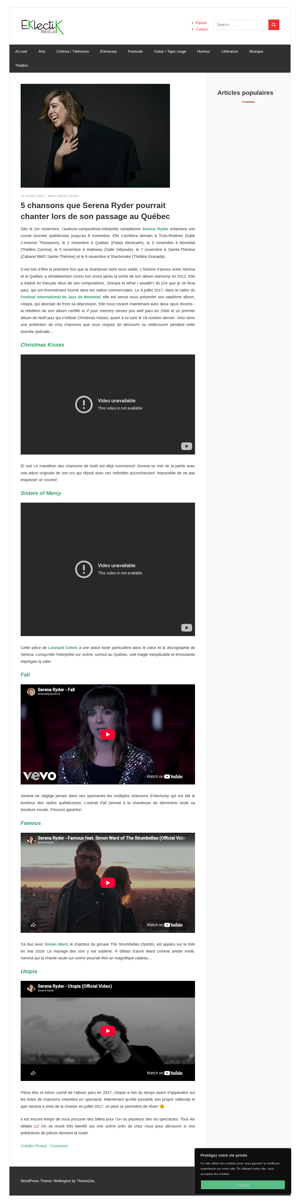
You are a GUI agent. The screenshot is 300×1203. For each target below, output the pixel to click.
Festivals (135, 51)
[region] (243, 1171)
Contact (202, 29)
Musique (256, 51)
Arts (41, 51)
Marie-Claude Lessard (63, 196)
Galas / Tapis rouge (170, 51)
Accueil (21, 51)
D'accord (243, 1185)
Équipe (201, 23)
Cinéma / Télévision (72, 51)
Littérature (229, 51)
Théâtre (21, 65)
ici (36, 1126)
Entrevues (108, 51)
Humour (203, 51)
